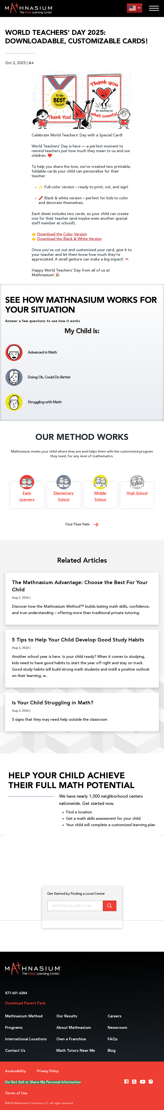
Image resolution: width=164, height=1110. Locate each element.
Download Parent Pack (25, 1003)
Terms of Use (16, 1093)
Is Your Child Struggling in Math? (52, 703)
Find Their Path (78, 524)
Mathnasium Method (23, 1016)
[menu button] (134, 8)
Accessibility (15, 1071)
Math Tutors (75, 1051)
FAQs (113, 1039)
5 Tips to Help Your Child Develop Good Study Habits (78, 640)
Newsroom (117, 1028)
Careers (115, 1016)
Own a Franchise (71, 1039)
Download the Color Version (62, 234)
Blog (112, 1051)
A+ (31, 63)
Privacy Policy (48, 1071)
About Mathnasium (73, 1028)
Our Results (66, 1016)
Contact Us (15, 1051)
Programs (14, 1028)
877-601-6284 (16, 993)
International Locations (26, 1039)
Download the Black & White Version (69, 239)
